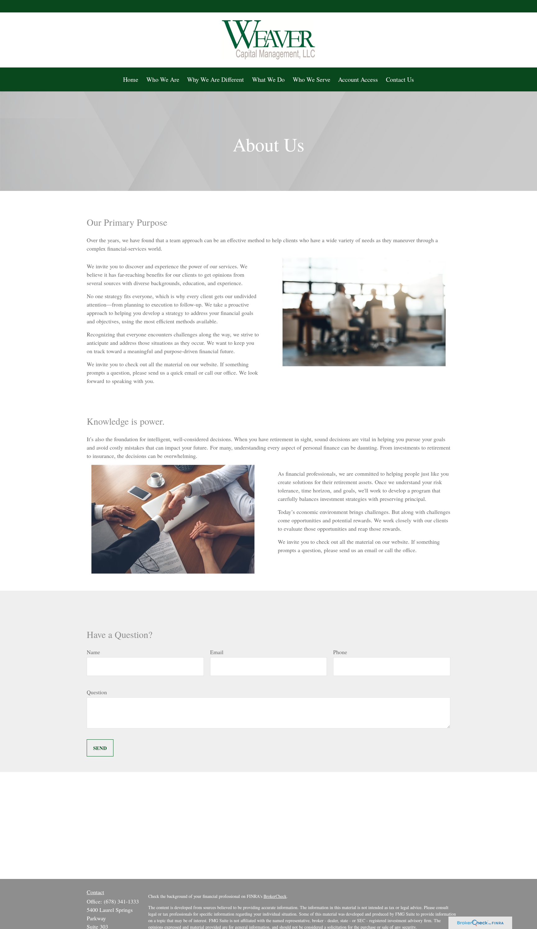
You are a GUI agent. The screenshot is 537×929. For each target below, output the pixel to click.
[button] (130, 79)
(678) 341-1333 (121, 901)
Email (216, 652)
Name (93, 652)
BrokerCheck (275, 896)
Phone (340, 652)
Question (97, 692)
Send (100, 747)
